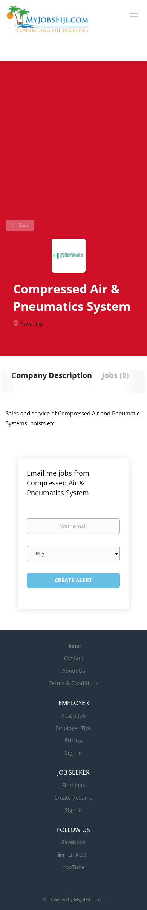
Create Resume (73, 797)
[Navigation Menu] (134, 13)
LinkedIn (79, 854)
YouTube (74, 867)
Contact (73, 658)
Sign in (73, 752)
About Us (73, 670)
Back (23, 225)
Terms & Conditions (73, 683)
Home (73, 646)
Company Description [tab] (51, 375)
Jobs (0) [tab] (115, 375)
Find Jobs (73, 785)
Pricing (73, 740)
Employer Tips (74, 728)
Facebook (73, 842)
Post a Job (73, 715)
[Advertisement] (73, 143)
